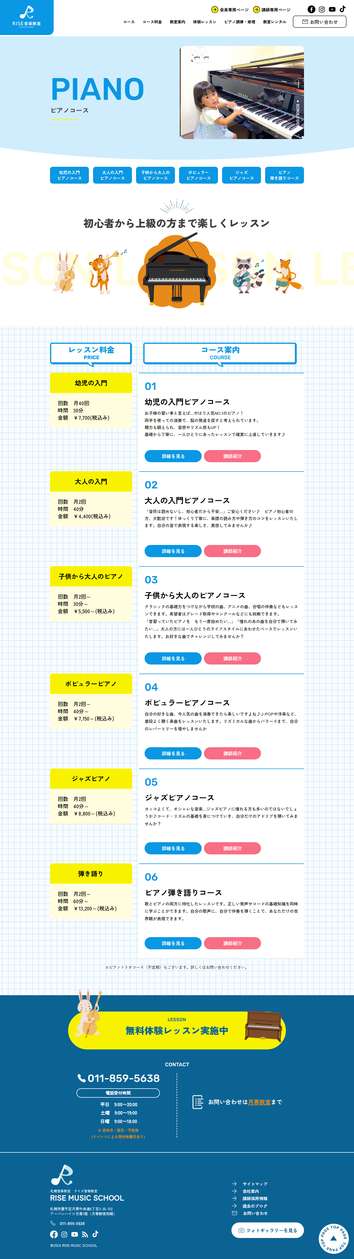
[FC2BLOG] (85, 1234)
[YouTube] (332, 9)
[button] (173, 456)
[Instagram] (322, 9)
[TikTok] (342, 9)
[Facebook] (311, 9)
